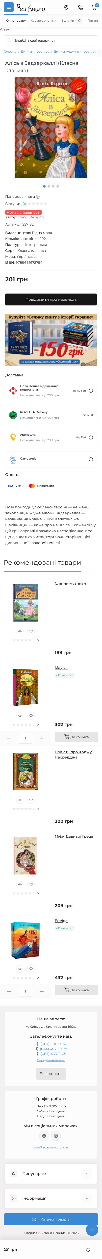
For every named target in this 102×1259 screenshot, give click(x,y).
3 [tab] (53, 186)
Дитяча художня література (75, 51)
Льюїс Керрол (31, 217)
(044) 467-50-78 (53, 1049)
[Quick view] (20, 631)
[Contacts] (80, 7)
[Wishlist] (31, 631)
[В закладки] (88, 1249)
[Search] (9, 40)
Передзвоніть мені (51, 1060)
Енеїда (61, 920)
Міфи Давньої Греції (74, 836)
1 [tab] (44, 186)
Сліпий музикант (71, 583)
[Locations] (66, 7)
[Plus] (42, 738)
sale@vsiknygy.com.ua (51, 1147)
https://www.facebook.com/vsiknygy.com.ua (44, 1136)
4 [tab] (57, 186)
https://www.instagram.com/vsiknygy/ (56, 1136)
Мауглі (61, 667)
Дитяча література (35, 51)
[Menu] (9, 7)
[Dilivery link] (91, 391)
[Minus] (9, 738)
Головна (10, 51)
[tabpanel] (51, 127)
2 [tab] (49, 186)
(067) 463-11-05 (53, 1054)
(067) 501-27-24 (53, 1044)
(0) (23, 203)
